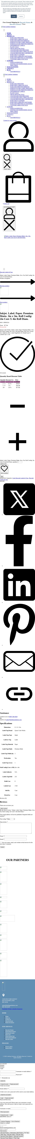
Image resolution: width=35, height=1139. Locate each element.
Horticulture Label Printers (16, 1132)
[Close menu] (4, 76)
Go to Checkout (15, 1121)
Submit (2, 847)
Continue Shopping (5, 1121)
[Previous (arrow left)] (0, 1126)
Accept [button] (13, 16)
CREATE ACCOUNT (6, 1095)
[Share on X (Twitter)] (19, 514)
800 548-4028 (6, 1007)
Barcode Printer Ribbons (7, 1136)
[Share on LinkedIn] (19, 602)
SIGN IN (3, 1081)
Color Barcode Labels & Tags (20, 478)
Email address (4, 1088)
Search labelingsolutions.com (8, 1127)
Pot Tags (26, 1132)
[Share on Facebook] (19, 566)
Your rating (3, 819)
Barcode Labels (11, 1134)
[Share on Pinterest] (19, 645)
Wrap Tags (3, 1134)
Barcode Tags (19, 1134)
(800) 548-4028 (13, 716)
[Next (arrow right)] (2, 1126)
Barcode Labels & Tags (6, 272)
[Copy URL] (19, 709)
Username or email (5, 1108)
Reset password (5, 1112)
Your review (4, 822)
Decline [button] (21, 16)
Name (2, 836)
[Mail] (19, 677)
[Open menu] (4, 30)
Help (2, 476)
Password (19, 1074)
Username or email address (24, 1071)
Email (2, 839)
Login (2, 1098)
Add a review (4, 808)
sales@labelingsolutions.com (13, 719)
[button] (4, 269)
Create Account (4, 1084)
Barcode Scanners (15, 24)
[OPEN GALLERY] (17, 251)
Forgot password (14, 1084)
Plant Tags (16, 1138)
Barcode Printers (25, 22)
